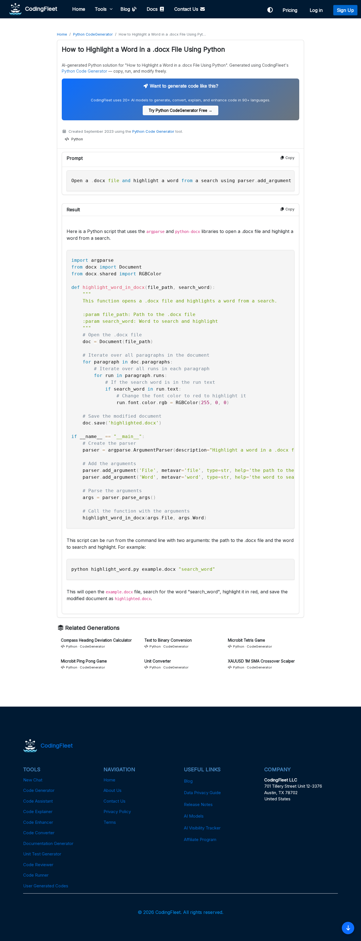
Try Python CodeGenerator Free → (180, 110)
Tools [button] (101, 9)
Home (78, 9)
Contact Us (187, 9)
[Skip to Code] (348, 928)
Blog (125, 9)
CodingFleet (39, 8)
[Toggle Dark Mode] (269, 10)
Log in (317, 10)
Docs (153, 9)
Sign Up (345, 10)
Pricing (291, 10)
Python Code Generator (84, 71)
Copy (289, 158)
